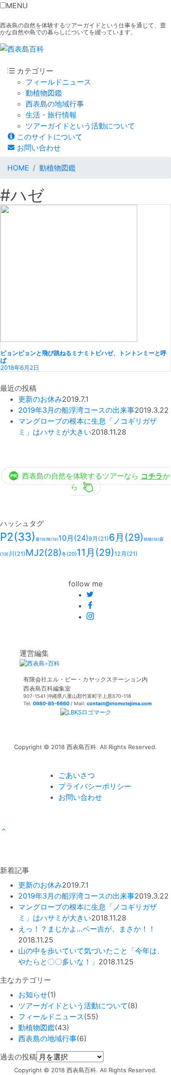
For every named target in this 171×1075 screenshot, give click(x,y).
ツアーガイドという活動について (80, 125)
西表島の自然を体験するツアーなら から (96, 481)
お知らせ (32, 994)
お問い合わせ (38, 147)
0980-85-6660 (51, 704)
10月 (73, 538)
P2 (18, 536)
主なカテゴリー (25, 980)
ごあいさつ (76, 775)
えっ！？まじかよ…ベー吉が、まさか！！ (86, 928)
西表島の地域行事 (55, 103)
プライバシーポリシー (94, 786)
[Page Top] (3, 830)
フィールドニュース (58, 81)
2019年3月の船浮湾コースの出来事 (76, 410)
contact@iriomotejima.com (119, 704)
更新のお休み (40, 399)
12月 (126, 553)
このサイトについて (49, 136)
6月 (126, 537)
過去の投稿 (18, 1056)
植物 (151, 539)
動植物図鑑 (44, 92)
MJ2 (44, 552)
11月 (95, 552)
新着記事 (14, 870)
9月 (98, 538)
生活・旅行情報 (51, 114)
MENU (17, 5)
